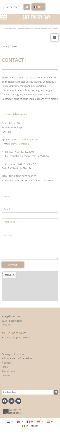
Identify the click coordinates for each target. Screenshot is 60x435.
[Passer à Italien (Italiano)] (25, 426)
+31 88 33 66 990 (28, 139)
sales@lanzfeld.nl (20, 143)
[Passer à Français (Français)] (30, 421)
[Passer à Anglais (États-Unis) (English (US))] (34, 426)
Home (4, 46)
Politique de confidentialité (17, 358)
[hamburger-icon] (54, 37)
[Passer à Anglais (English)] (20, 421)
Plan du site (8, 371)
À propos (7, 362)
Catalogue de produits (14, 354)
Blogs (5, 366)
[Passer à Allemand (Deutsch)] (40, 421)
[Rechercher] (27, 7)
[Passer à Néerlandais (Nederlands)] (10, 421)
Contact (6, 375)
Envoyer (12, 264)
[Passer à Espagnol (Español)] (50, 421)
